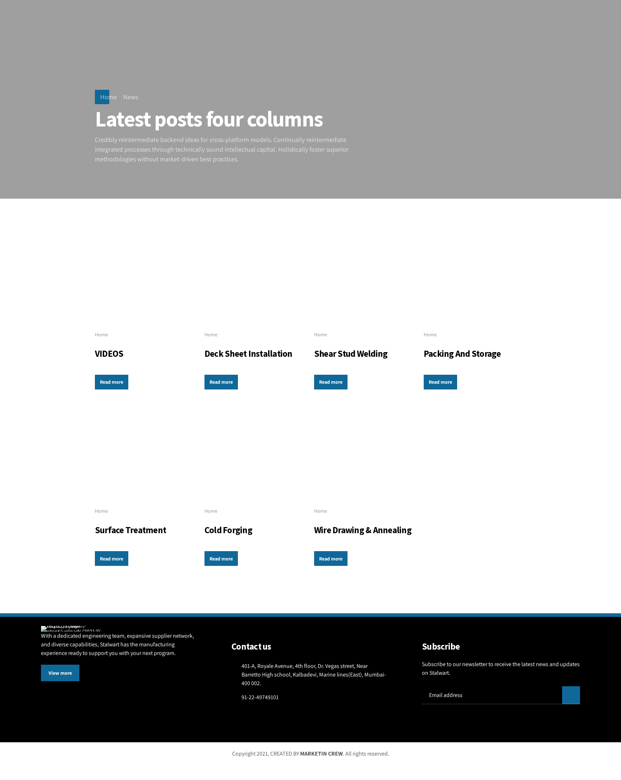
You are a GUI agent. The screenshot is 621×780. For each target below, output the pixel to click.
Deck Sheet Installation (248, 353)
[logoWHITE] (71, 629)
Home (108, 97)
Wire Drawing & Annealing (362, 530)
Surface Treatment (130, 530)
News (130, 97)
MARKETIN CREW (321, 753)
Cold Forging (228, 530)
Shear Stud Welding (351, 353)
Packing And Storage (462, 353)
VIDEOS (109, 353)
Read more (111, 382)
